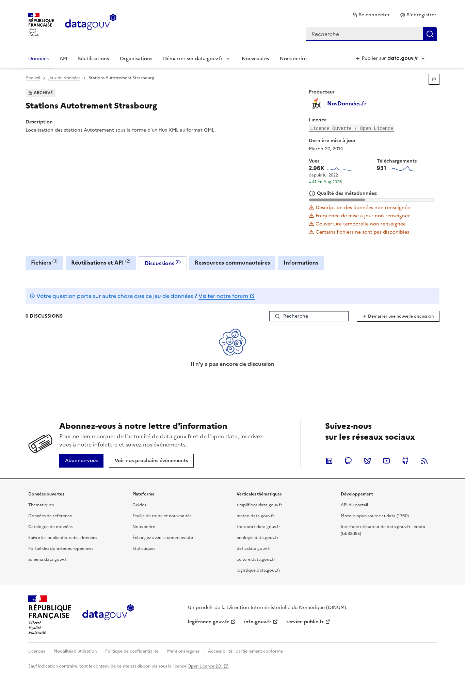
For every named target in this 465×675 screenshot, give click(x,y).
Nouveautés (255, 58)
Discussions (162, 263)
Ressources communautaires (232, 262)
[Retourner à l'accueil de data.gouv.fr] (90, 24)
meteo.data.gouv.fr (255, 516)
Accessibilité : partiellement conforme (245, 651)
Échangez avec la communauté (162, 538)
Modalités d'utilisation (75, 651)
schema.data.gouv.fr (48, 559)
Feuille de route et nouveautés (161, 516)
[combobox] (371, 34)
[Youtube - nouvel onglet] (386, 461)
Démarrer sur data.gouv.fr (193, 58)
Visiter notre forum (223, 296)
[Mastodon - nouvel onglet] (348, 461)
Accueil (33, 78)
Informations (301, 262)
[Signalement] (434, 79)
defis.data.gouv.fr (254, 548)
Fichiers (44, 262)
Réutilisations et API (100, 262)
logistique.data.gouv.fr (258, 570)
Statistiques (143, 548)
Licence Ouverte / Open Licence (351, 128)
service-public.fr (305, 621)
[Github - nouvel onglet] (405, 461)
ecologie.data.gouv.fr (257, 538)
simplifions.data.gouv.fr (259, 505)
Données (38, 58)
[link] (371, 15)
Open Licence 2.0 (205, 666)
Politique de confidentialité (132, 651)
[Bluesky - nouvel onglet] (367, 461)
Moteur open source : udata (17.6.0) (375, 516)
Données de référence (50, 516)
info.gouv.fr (257, 621)
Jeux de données (64, 78)
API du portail (354, 505)
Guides (139, 505)
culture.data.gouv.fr (256, 559)
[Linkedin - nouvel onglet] (329, 461)
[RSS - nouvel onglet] (424, 461)
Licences (36, 651)
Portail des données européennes (60, 548)
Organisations (136, 58)
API (63, 58)
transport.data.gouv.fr (258, 527)
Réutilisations (93, 58)
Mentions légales (183, 651)
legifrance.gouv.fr (208, 621)
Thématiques (41, 505)
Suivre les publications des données (62, 538)
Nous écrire (293, 58)
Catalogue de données (50, 527)
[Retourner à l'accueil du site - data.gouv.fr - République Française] (108, 615)
